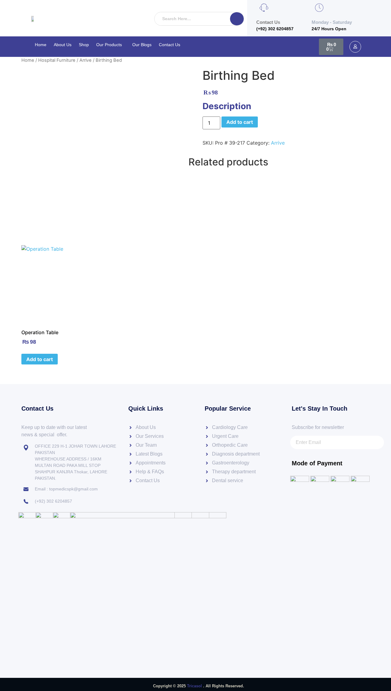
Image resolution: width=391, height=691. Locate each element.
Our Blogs (142, 44)
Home (40, 44)
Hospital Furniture (56, 60)
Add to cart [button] (39, 359)
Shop (84, 44)
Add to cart (239, 122)
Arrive (85, 60)
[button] (111, 45)
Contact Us (169, 44)
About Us (62, 44)
